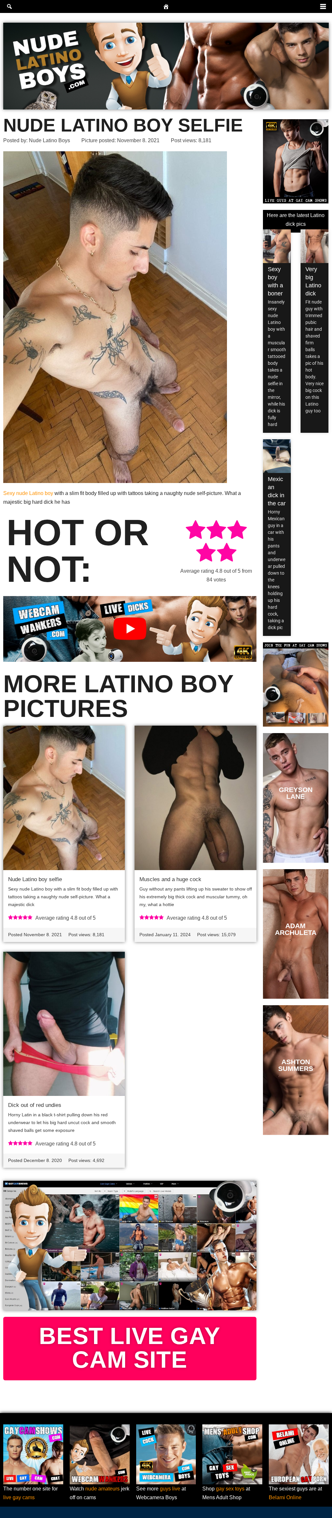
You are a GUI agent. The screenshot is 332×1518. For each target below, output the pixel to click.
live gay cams (19, 1497)
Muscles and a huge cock (170, 879)
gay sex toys (230, 1488)
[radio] (195, 531)
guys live (170, 1488)
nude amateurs (102, 1488)
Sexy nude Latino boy (28, 493)
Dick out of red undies (34, 1105)
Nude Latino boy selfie (35, 879)
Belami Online (285, 1497)
